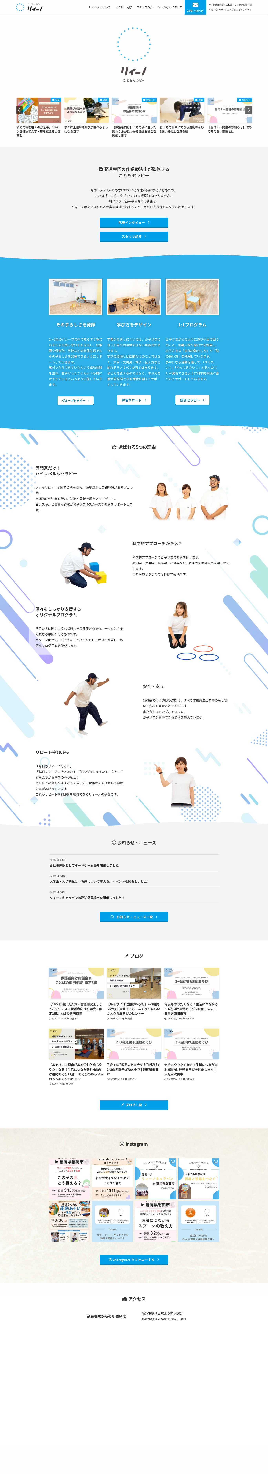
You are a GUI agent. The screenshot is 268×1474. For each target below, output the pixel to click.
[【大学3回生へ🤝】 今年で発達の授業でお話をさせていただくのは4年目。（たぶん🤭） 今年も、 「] (198, 1178)
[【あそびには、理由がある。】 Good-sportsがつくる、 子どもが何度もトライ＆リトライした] (69, 1221)
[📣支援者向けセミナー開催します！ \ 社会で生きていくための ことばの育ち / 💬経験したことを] (112, 1178)
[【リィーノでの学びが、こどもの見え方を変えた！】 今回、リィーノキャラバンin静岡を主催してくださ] (112, 1221)
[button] (19, 110)
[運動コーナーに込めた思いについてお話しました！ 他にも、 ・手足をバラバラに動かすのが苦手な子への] (198, 1221)
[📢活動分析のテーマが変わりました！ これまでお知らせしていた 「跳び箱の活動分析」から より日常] (155, 1221)
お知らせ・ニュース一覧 (134, 916)
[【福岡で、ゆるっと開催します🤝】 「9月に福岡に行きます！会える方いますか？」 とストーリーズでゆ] (69, 1178)
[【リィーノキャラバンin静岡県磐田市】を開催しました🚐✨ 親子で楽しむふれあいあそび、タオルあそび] (155, 1178)
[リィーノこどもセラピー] (29, 7)
